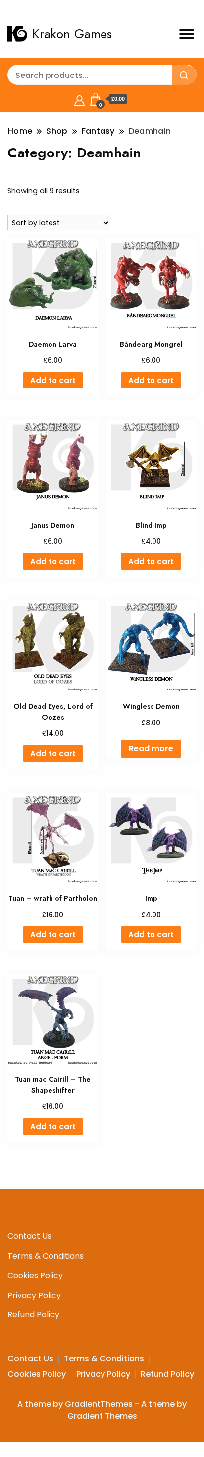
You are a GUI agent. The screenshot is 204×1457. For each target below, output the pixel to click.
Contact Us (29, 1236)
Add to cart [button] (53, 380)
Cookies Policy (35, 1275)
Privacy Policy (34, 1295)
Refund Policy (33, 1314)
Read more (151, 748)
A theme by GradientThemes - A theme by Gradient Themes (102, 1410)
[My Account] (79, 99)
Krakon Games (72, 33)
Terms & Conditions (45, 1256)
